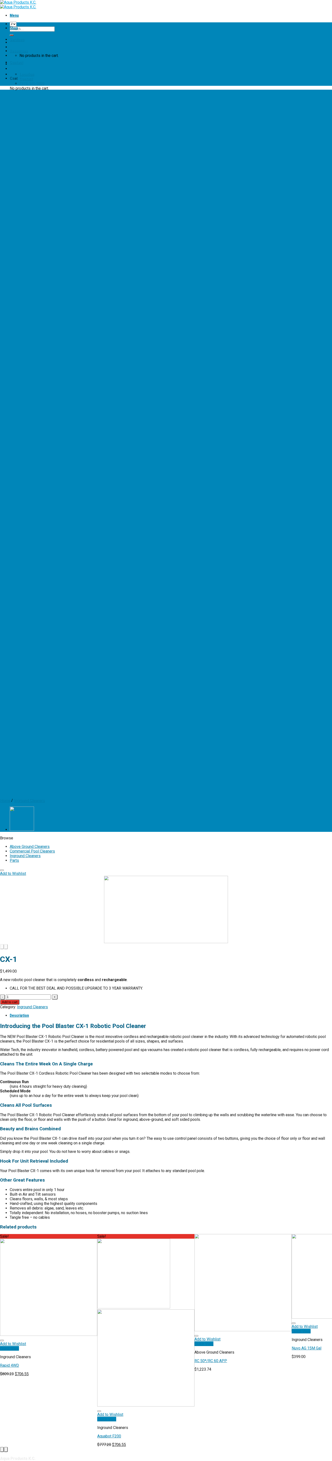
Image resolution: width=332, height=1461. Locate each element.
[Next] (6, 946)
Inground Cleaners (25, 855)
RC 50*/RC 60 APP (210, 1360)
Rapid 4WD (9, 1365)
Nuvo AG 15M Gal (306, 1348)
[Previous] (2, 946)
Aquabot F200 (109, 1436)
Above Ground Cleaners (30, 846)
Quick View (9, 1348)
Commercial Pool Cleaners (32, 851)
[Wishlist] (2, 870)
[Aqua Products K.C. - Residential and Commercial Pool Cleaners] (18, 4)
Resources (19, 51)
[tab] (171, 1015)
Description (19, 1015)
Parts (14, 860)
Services (17, 39)
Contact (16, 62)
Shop (14, 28)
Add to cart (9, 1002)
